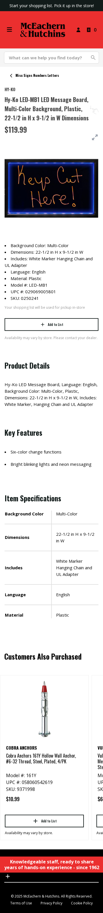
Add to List (55, 324)
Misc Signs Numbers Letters (37, 75)
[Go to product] (44, 708)
